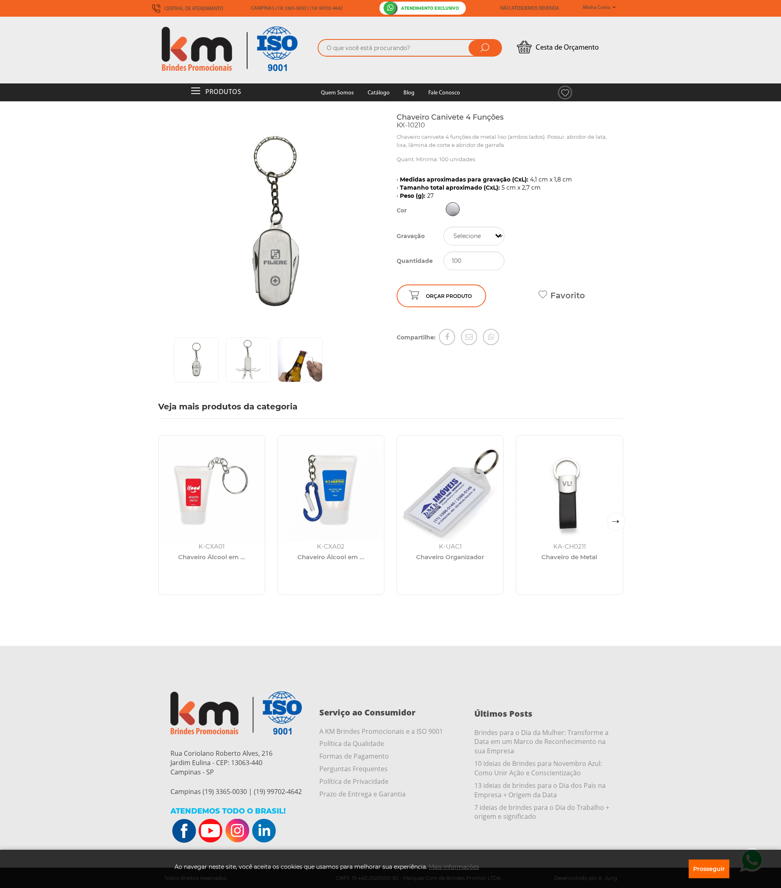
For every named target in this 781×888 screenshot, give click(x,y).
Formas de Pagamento (354, 756)
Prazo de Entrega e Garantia (362, 794)
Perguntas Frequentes (353, 768)
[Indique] (469, 337)
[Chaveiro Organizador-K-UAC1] (450, 488)
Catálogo (379, 93)
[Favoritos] (565, 92)
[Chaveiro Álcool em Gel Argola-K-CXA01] (212, 488)
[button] (616, 521)
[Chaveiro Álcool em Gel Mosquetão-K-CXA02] (331, 488)
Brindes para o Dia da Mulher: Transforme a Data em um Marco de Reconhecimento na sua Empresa (541, 742)
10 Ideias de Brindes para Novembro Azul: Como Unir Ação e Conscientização (538, 768)
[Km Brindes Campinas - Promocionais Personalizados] (235, 48)
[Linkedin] (263, 831)
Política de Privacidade (353, 781)
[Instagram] (237, 831)
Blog (409, 93)
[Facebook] (447, 337)
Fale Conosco (444, 93)
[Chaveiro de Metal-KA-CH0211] (569, 488)
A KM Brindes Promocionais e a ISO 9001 (381, 731)
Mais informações (454, 867)
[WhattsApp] (491, 337)
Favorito (567, 295)
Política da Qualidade (351, 743)
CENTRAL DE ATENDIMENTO (193, 9)
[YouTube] (211, 831)
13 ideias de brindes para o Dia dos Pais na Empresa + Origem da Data (540, 790)
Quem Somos (337, 93)
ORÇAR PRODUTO (449, 296)
